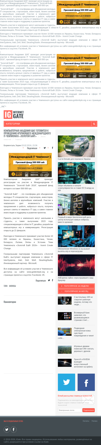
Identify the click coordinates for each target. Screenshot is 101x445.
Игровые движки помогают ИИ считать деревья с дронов (84, 348)
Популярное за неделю (76, 286)
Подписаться (88, 410)
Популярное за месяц (76, 291)
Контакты (86, 421)
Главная (18, 139)
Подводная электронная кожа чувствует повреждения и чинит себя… (76, 333)
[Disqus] (28, 335)
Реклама (94, 421)
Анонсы (12, 286)
